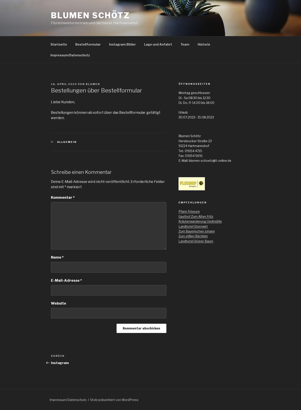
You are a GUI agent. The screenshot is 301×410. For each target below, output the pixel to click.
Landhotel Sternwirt (193, 226)
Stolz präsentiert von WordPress (114, 400)
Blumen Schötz (90, 15)
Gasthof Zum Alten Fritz (195, 216)
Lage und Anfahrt (158, 44)
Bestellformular (88, 44)
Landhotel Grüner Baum (195, 241)
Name (57, 257)
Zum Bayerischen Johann (196, 231)
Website (58, 303)
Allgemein (67, 141)
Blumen (93, 84)
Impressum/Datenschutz (70, 55)
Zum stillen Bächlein (193, 236)
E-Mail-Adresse (66, 280)
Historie (204, 44)
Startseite (58, 44)
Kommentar (63, 197)
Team (184, 44)
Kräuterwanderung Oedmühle (200, 221)
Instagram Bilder (122, 44)
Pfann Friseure (189, 211)
